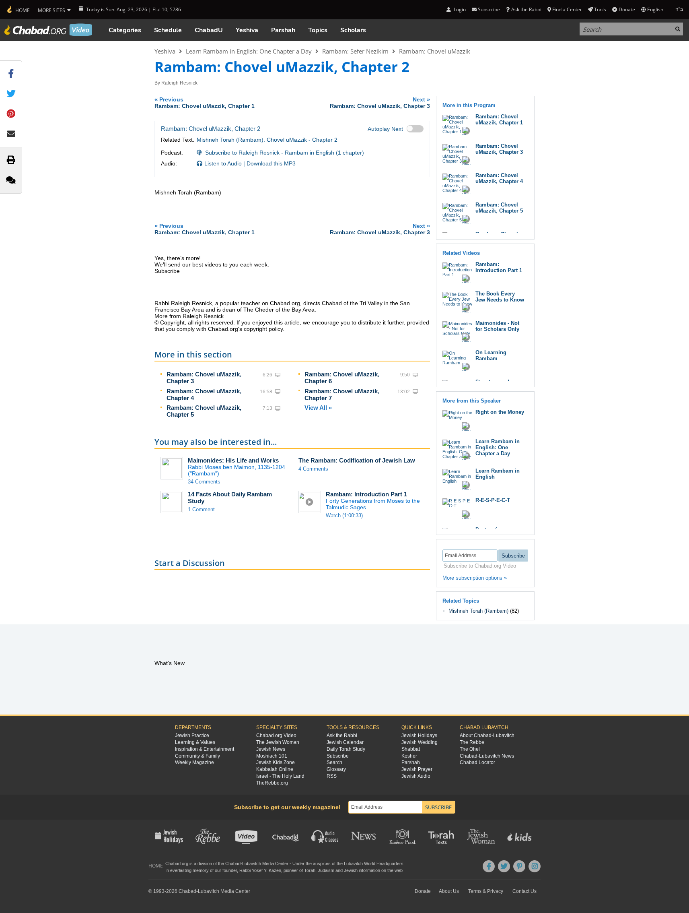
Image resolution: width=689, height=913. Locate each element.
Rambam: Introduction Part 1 (366, 494)
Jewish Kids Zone (275, 762)
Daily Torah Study (346, 749)
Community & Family (197, 756)
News (364, 836)
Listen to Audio (223, 163)
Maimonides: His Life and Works (233, 460)
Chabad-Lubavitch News (487, 756)
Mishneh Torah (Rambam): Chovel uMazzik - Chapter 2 (267, 139)
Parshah (283, 30)
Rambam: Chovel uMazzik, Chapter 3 (499, 149)
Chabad (233, 863)
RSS (332, 776)
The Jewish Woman (277, 742)
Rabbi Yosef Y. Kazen (260, 870)
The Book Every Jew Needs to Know (499, 297)
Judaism (326, 870)
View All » (318, 407)
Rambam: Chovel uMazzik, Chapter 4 (499, 178)
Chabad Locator (477, 762)
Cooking (403, 836)
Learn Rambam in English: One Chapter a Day (249, 51)
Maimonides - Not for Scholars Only (497, 326)
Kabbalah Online (274, 769)
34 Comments (204, 482)
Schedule (168, 30)
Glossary (336, 769)
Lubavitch (251, 863)
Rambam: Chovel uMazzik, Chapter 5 (499, 208)
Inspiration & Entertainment (204, 749)
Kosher (409, 756)
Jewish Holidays (419, 735)
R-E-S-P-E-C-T (492, 500)
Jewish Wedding (419, 742)
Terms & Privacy (485, 891)
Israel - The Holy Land (280, 776)
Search (334, 762)
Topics (317, 30)
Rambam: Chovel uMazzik (434, 51)
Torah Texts (442, 836)
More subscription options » (474, 578)
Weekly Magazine (194, 762)
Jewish (351, 870)
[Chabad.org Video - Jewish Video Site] (48, 29)
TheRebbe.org (272, 783)
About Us (449, 891)
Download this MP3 (271, 163)
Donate (627, 9)
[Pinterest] (519, 866)
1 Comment (201, 509)
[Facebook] (489, 866)
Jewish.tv (247, 836)
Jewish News (270, 749)
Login (458, 9)
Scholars (353, 30)
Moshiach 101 (271, 756)
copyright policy (263, 329)
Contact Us (524, 891)
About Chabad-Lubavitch (487, 735)
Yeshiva (247, 30)
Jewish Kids (520, 836)
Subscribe (338, 756)
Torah (309, 870)
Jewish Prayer (416, 769)
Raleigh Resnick (179, 83)
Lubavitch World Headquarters (373, 863)
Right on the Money (499, 412)
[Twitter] (504, 866)
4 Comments (313, 469)
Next (380, 102)
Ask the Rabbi (526, 9)
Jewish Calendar (345, 742)
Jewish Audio (415, 776)
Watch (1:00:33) (344, 515)
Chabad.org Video (276, 735)
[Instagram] (535, 866)
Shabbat (410, 749)
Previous (204, 102)
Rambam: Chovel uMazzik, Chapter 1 (499, 120)
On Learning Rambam (490, 355)
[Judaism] (18, 9)
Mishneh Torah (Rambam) (478, 611)
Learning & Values (195, 742)
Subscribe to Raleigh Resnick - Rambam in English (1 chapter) (284, 152)
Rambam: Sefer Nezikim (355, 51)
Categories (125, 30)
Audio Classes (325, 836)
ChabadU (209, 30)
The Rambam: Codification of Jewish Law (356, 460)
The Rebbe (472, 742)
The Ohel (470, 749)
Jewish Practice (192, 735)
